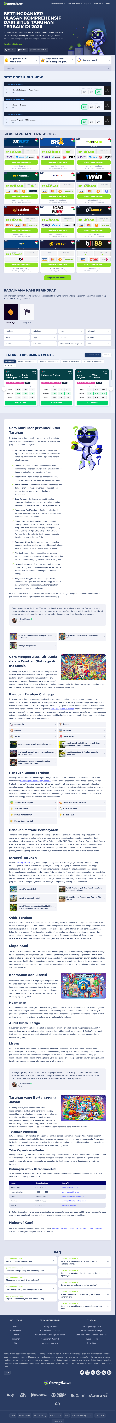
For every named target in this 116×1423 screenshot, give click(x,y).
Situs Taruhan (57, 3)
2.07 (18, 390)
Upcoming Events (93, 355)
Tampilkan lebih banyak (56, 278)
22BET (10, 390)
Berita (108, 3)
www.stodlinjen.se (69, 1205)
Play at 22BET (20, 403)
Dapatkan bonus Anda (21, 162)
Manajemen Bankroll (50, 1339)
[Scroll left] (4, 388)
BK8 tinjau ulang (57, 166)
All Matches (9, 361)
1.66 (103, 390)
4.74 (89, 390)
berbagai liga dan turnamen (62, 709)
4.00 (31, 393)
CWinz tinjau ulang (94, 234)
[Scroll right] (111, 388)
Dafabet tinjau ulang (21, 234)
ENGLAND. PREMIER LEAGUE (49, 361)
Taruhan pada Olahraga (78, 3)
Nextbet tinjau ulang (21, 268)
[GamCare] (39, 1395)
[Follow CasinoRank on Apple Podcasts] (109, 1372)
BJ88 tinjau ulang (93, 268)
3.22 (25, 390)
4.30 (96, 393)
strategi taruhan (23, 862)
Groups (107, 355)
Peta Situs (91, 1343)
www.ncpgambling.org (70, 1192)
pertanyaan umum (50, 1343)
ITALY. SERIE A (10, 365)
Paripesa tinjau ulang (57, 200)
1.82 (67, 390)
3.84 (31, 390)
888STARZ (10, 393)
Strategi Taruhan (50, 1326)
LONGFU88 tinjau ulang (57, 234)
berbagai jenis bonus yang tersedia (35, 781)
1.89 (67, 393)
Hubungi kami (92, 1339)
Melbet (10, 397)
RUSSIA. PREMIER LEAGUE (26, 361)
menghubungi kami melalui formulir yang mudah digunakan (77, 1228)
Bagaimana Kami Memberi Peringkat (91, 1335)
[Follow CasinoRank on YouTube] (98, 1372)
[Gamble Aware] (89, 1395)
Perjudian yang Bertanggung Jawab (50, 1335)
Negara (16, 1335)
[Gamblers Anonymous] (23, 1395)
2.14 (18, 393)
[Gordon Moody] (58, 1395)
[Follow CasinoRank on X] (93, 1372)
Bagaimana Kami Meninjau (91, 1330)
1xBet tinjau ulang (21, 166)
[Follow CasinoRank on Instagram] (87, 1372)
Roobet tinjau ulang (57, 268)
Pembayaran (15, 1330)
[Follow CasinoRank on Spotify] (104, 1372)
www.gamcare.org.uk (70, 1187)
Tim (15, 1343)
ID (6, 1372)
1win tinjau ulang (94, 200)
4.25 (54, 393)
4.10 (54, 390)
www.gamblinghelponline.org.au (74, 1201)
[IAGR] (11, 1395)
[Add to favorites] (6, 89)
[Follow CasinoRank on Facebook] (82, 1372)
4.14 (96, 390)
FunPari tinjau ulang (94, 166)
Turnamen (15, 1339)
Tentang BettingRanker (92, 1326)
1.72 (103, 393)
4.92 (89, 393)
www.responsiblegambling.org (73, 1196)
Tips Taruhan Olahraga (50, 1330)
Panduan (97, 3)
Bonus (15, 1326)
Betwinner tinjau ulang (21, 200)
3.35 (25, 393)
